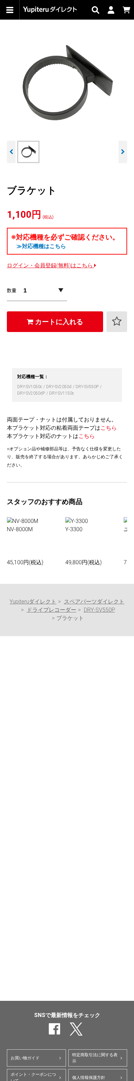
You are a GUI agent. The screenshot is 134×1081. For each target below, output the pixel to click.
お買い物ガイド (25, 1058)
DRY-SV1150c (61, 393)
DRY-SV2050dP (31, 393)
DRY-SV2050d (59, 386)
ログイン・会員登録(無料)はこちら (50, 265)
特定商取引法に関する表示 (95, 1057)
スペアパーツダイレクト (94, 601)
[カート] (126, 9)
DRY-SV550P (88, 386)
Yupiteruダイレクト (33, 601)
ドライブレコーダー (51, 610)
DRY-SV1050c (30, 386)
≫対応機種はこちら (41, 246)
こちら (108, 428)
